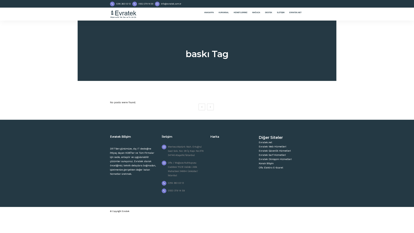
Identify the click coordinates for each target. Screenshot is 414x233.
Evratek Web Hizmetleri (272, 146)
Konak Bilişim (266, 163)
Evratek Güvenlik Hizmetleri (275, 150)
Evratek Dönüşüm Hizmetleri (275, 159)
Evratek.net (265, 142)
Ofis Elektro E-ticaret (271, 167)
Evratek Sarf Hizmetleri (272, 155)
